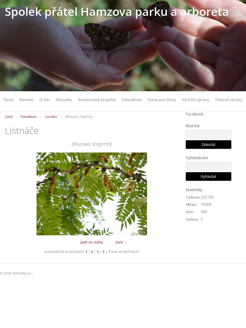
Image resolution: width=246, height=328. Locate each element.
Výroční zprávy (195, 99)
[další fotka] (170, 193)
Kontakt (26, 99)
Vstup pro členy (162, 99)
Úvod (8, 99)
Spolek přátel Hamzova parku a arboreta (117, 11)
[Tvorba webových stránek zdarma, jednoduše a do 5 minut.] (32, 273)
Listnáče (51, 116)
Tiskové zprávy (228, 99)
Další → (121, 242)
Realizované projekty (97, 99)
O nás (44, 99)
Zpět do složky (91, 242)
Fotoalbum (132, 99)
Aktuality (64, 99)
